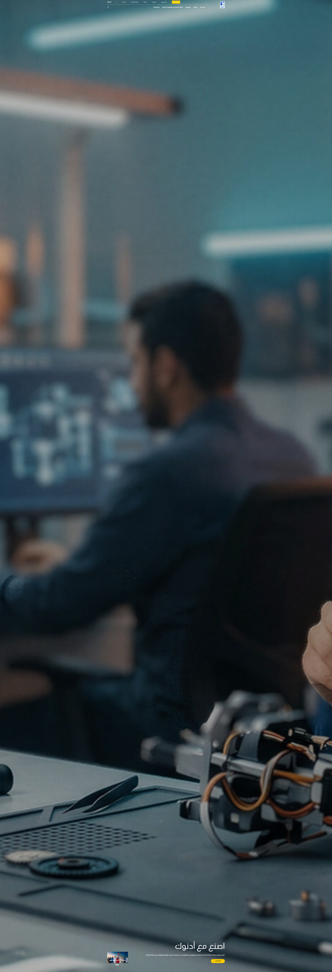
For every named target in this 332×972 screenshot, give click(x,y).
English (109, 2)
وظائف (145, 2)
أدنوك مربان (176, 2)
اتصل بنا (124, 2)
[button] (122, 964)
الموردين (154, 2)
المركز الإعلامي (134, 2)
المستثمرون (164, 2)
